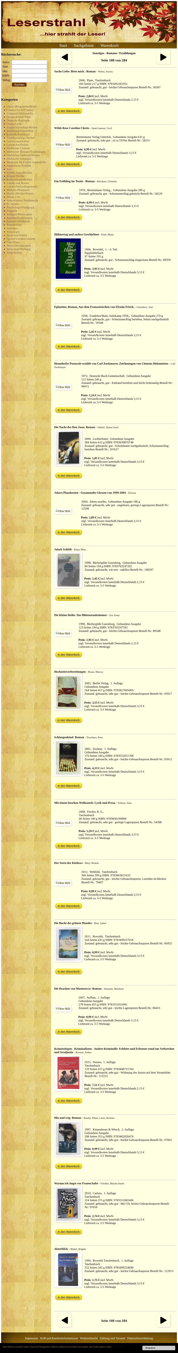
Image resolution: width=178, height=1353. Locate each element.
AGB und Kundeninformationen (59, 1338)
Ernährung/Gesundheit (20, 131)
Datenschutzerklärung (140, 1338)
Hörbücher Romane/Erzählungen (26, 151)
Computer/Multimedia (20, 113)
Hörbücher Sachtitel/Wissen (23, 155)
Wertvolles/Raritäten (19, 245)
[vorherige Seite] (64, 63)
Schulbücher (14, 224)
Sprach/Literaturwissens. (21, 238)
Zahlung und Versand (112, 1338)
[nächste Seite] (163, 63)
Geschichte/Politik (18, 144)
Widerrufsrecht (89, 1338)
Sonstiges (12, 228)
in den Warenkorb (69, 110)
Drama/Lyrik (14, 124)
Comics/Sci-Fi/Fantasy (20, 110)
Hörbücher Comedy (18, 148)
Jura (9, 169)
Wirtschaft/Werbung (19, 249)
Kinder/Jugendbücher (19, 172)
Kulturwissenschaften (19, 179)
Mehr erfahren (117, 1347)
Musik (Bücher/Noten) (20, 193)
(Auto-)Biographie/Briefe (22, 106)
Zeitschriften (14, 252)
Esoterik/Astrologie (18, 134)
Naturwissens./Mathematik (22, 200)
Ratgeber (12, 211)
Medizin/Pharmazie (18, 190)
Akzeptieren (150, 1348)
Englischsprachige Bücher (22, 127)
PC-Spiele (13, 204)
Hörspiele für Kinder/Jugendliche (26, 162)
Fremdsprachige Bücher (21, 137)
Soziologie (13, 231)
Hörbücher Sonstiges (19, 158)
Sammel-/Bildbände (18, 221)
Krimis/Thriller (16, 176)
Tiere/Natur (13, 242)
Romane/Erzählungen (19, 217)
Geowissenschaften (18, 141)
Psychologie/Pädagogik (21, 207)
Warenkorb (109, 45)
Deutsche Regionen (18, 120)
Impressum (31, 1338)
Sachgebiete (84, 45)
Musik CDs (13, 197)
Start (63, 45)
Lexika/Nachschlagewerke (22, 186)
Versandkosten (93, 99)
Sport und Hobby (17, 235)
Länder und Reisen (18, 183)
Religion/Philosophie (19, 214)
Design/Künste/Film (19, 117)
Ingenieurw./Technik (19, 165)
